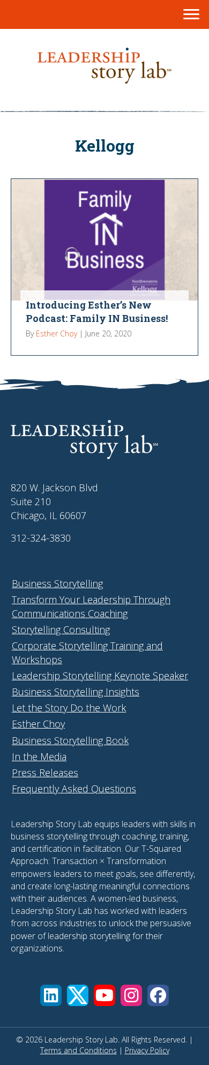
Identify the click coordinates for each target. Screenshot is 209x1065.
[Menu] (191, 14)
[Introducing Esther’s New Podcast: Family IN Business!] (104, 267)
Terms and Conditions (78, 1050)
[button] (51, 995)
